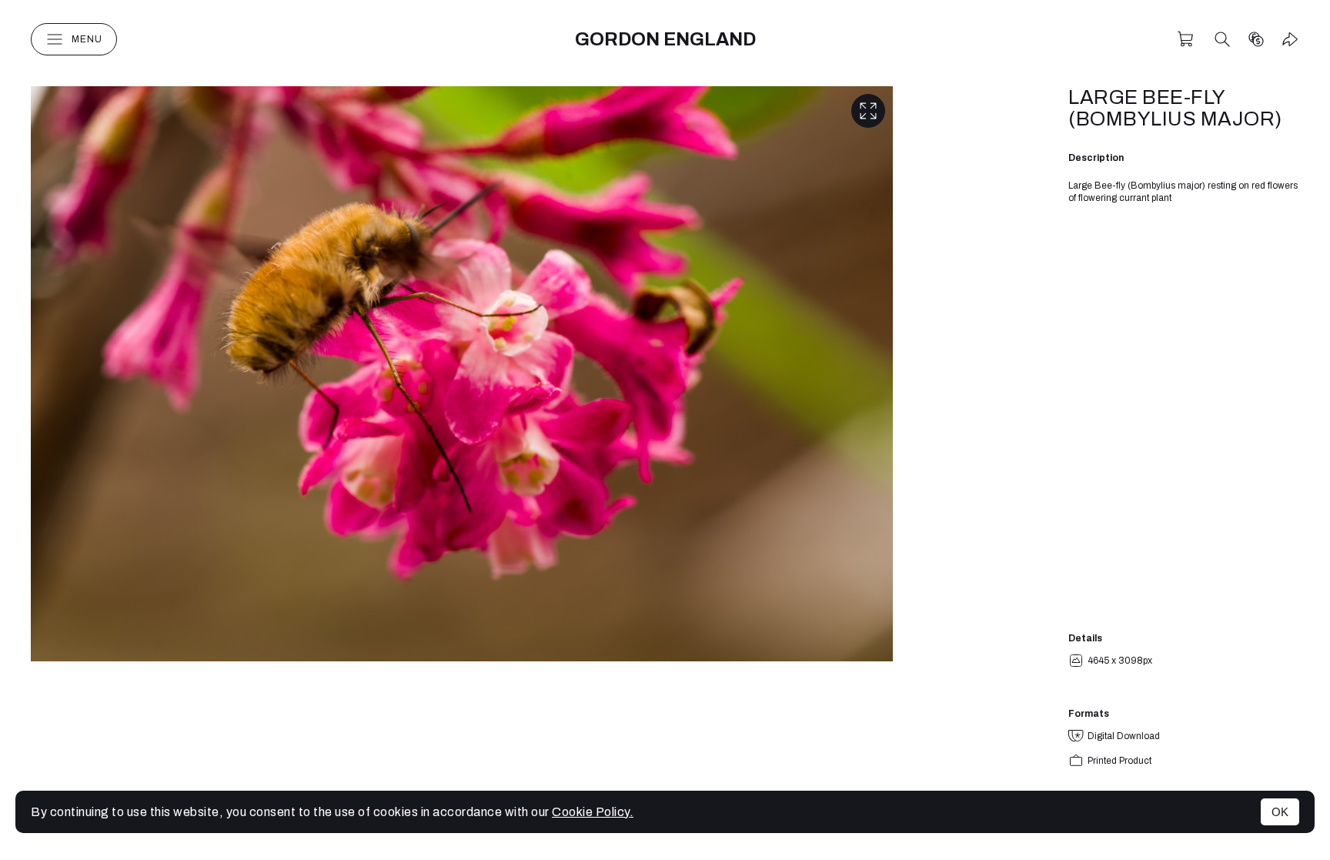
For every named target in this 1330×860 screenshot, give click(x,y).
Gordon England (665, 39)
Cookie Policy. (592, 811)
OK (1280, 811)
